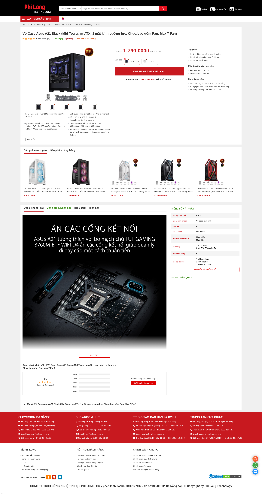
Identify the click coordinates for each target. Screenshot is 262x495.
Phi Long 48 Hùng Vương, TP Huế (92, 421)
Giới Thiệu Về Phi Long (30, 455)
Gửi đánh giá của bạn (143, 383)
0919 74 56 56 (104, 430)
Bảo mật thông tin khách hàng (146, 469)
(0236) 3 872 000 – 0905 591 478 (168, 426)
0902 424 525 (227, 430)
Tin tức (204, 9)
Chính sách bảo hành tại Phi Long (204, 57)
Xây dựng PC (220, 9)
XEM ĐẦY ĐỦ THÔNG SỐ (205, 269)
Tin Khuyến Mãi (27, 466)
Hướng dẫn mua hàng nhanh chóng (205, 54)
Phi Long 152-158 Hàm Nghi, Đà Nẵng (37, 421)
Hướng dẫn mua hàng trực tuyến (91, 455)
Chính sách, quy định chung (145, 459)
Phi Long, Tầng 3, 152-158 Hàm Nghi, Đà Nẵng (155, 421)
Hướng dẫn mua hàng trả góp (90, 462)
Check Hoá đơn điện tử (87, 466)
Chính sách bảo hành (142, 462)
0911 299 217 (169, 430)
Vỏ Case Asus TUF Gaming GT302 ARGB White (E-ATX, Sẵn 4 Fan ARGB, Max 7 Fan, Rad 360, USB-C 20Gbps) (43, 190)
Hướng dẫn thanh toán (86, 459)
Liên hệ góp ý (83, 469)
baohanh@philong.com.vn (153, 434)
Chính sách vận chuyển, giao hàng (148, 455)
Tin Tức (23, 462)
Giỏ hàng (238, 9)
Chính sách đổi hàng (199, 60)
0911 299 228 (217, 426)
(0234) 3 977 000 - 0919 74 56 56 (96, 426)
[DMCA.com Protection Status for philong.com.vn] (232, 476)
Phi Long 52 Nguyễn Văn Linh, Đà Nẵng (37, 426)
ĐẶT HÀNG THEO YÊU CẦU (149, 71)
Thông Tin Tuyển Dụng (30, 459)
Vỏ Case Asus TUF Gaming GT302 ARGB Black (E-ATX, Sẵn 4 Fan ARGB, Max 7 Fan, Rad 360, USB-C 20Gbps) (86, 190)
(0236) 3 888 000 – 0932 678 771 (39, 430)
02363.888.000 (147, 79)
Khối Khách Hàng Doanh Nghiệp (34, 469)
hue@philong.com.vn (93, 434)
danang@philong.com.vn (38, 434)
